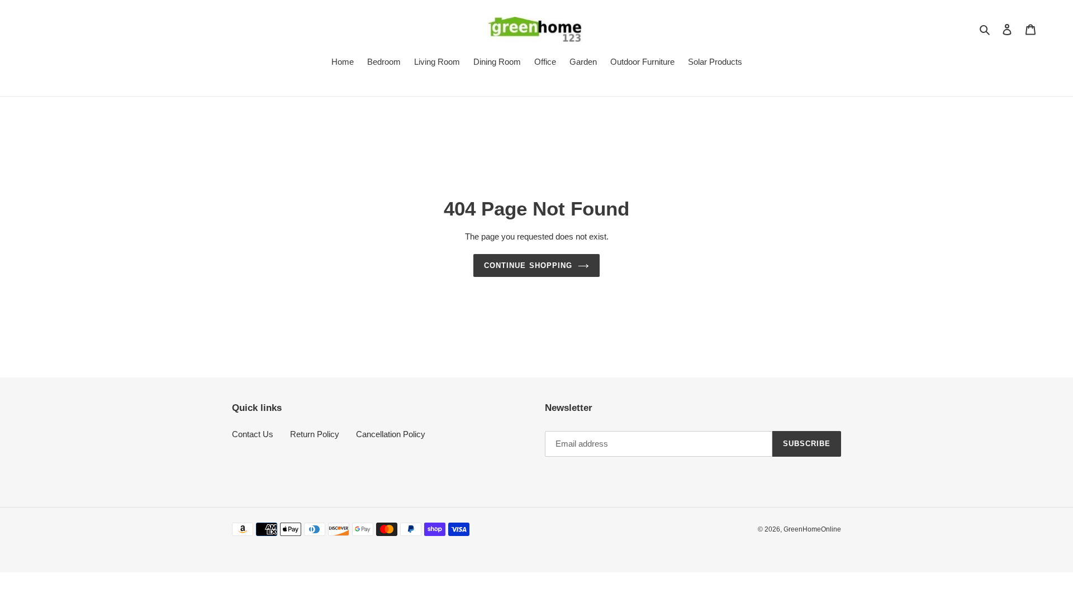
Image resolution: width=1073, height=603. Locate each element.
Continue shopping (528, 265)
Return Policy (314, 434)
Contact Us (252, 434)
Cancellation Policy (390, 434)
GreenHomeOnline (812, 529)
